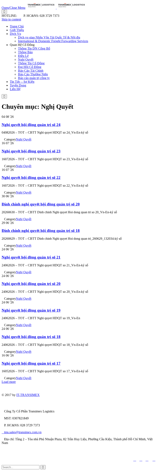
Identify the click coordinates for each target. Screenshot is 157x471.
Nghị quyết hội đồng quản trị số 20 (31, 283)
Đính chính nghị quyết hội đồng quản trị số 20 (41, 204)
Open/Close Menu (13, 7)
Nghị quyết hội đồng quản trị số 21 (31, 257)
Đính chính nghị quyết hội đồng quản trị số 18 (41, 230)
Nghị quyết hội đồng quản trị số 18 (31, 337)
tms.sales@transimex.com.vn (21, 432)
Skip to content (11, 19)
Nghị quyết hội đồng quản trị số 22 (31, 177)
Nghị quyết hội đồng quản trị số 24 (31, 125)
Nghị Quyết (23, 139)
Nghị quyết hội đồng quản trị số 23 (31, 151)
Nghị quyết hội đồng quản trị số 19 (31, 310)
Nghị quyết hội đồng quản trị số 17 (31, 363)
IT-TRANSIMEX (28, 395)
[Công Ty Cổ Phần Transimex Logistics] (56, 7)
